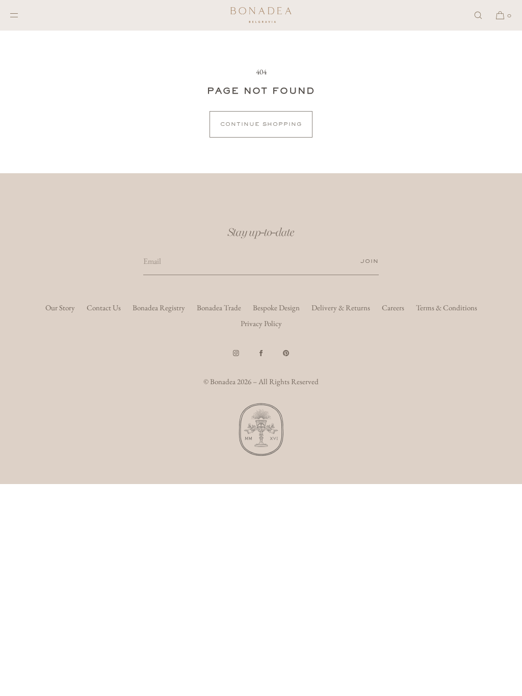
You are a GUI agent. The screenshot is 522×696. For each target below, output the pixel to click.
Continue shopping (261, 124)
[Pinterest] (286, 353)
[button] (478, 15)
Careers (393, 307)
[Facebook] (261, 353)
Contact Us (104, 307)
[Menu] (22, 15)
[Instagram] (236, 353)
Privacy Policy (261, 323)
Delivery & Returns (340, 307)
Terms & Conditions (446, 307)
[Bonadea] (261, 15)
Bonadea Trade (219, 307)
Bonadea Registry (159, 307)
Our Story (60, 307)
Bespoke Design (276, 307)
